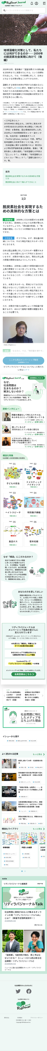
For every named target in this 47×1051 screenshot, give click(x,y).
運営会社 (6, 1017)
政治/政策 (33, 741)
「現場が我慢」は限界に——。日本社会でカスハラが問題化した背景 (30, 789)
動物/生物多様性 (22, 741)
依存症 (31, 767)
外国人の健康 (27, 847)
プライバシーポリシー (36, 1017)
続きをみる (38, 925)
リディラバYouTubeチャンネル (13, 112)
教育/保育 (8, 857)
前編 (18, 87)
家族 (7, 865)
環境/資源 (11, 741)
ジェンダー (24, 811)
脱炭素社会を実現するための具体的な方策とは (22, 177)
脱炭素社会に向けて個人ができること (21, 182)
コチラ (26, 369)
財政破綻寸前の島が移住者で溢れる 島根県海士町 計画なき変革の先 (30, 775)
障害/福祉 (23, 823)
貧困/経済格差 (10, 861)
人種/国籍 (26, 854)
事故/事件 (40, 767)
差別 (41, 823)
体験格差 (6, 847)
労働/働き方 (24, 796)
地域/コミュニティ (26, 782)
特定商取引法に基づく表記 (23, 1020)
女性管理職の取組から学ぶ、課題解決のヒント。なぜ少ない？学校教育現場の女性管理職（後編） (30, 804)
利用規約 (19, 1017)
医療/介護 (23, 767)
